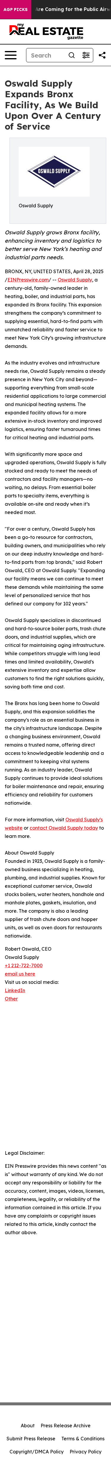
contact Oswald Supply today (64, 828)
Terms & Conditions (82, 1439)
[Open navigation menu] (11, 55)
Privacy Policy (86, 1452)
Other (11, 999)
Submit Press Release (31, 1439)
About (28, 1425)
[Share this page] (102, 55)
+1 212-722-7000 (24, 965)
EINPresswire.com (28, 280)
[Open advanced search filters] (86, 55)
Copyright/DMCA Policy (36, 1452)
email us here (20, 974)
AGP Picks (16, 9)
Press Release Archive (66, 1425)
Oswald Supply (75, 280)
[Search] (72, 55)
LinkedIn (15, 990)
